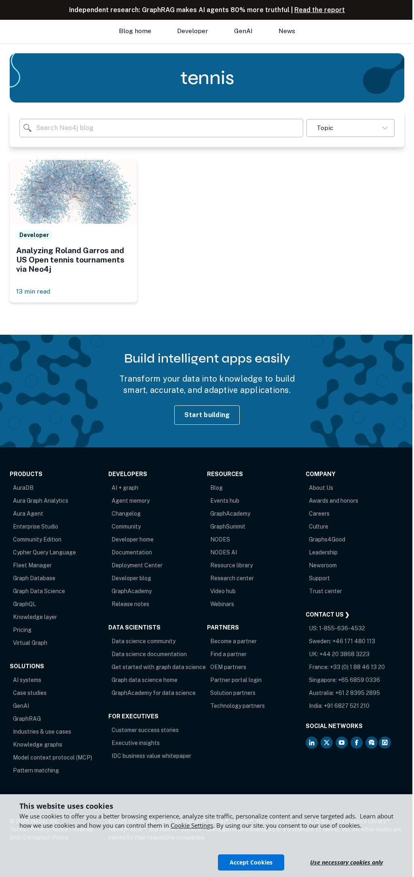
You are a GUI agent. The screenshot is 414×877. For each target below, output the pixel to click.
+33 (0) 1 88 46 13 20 (357, 667)
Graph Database (34, 578)
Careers (319, 513)
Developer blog (131, 578)
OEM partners (228, 667)
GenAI (21, 706)
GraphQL (24, 604)
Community (126, 526)
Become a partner (233, 641)
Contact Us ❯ (328, 614)
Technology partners (237, 706)
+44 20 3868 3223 (344, 654)
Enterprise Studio (35, 526)
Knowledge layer (35, 617)
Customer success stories (145, 730)
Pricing (22, 630)
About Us (321, 488)
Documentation (132, 552)
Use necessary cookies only (346, 862)
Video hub (223, 591)
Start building (207, 415)
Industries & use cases (42, 731)
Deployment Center (137, 565)
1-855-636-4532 (342, 628)
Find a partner (228, 654)
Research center (232, 578)
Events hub (224, 500)
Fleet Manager (32, 565)
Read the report (319, 10)
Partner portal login (236, 680)
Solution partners (233, 693)
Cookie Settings (192, 825)
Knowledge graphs (37, 744)
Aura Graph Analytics (40, 500)
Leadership (323, 552)
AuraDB (23, 488)
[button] (350, 128)
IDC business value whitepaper (151, 756)
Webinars (222, 604)
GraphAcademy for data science (154, 693)
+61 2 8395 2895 (357, 693)
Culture (318, 526)
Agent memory (131, 500)
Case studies (29, 693)
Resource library (231, 565)
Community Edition (37, 539)
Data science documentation (149, 654)
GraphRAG (27, 718)
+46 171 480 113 (353, 641)
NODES (220, 539)
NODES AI (223, 552)
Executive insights (136, 743)
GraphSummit (227, 526)
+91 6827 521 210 (347, 706)
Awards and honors (333, 500)
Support (319, 578)
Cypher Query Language (44, 552)
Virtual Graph (30, 643)
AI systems (27, 680)
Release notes (130, 604)
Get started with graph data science (159, 667)
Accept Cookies (251, 862)
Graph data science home (144, 680)
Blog (216, 488)
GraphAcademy (132, 591)
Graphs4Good (327, 539)
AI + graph (125, 488)
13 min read (33, 291)
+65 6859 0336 (359, 680)
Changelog (126, 513)
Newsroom (323, 565)
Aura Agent (28, 513)
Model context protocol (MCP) (52, 757)
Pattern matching (36, 770)
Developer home (133, 539)
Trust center (325, 591)
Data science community (143, 641)
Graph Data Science (39, 591)
